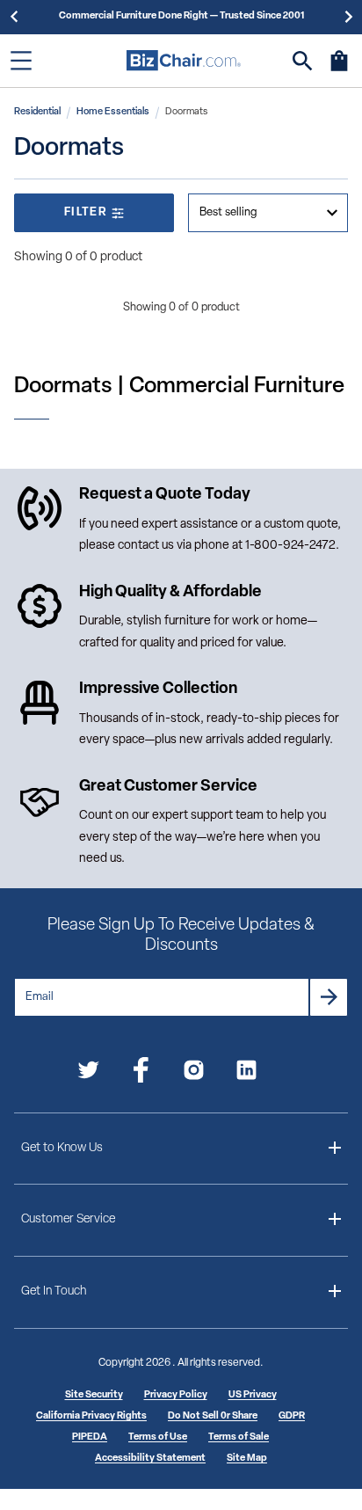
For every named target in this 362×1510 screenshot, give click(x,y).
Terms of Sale (238, 1437)
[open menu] (21, 60)
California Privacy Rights (91, 1416)
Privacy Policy (175, 1395)
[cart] (339, 69)
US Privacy (252, 1395)
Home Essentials (112, 112)
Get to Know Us (62, 1148)
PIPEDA (89, 1437)
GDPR (292, 1416)
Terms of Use (157, 1437)
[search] (303, 61)
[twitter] (88, 1073)
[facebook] (141, 1073)
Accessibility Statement (150, 1458)
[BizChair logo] (184, 60)
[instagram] (193, 1073)
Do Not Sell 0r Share (212, 1416)
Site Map (247, 1458)
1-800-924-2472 (290, 545)
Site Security (94, 1395)
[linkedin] (246, 1073)
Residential (37, 112)
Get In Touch (53, 1291)
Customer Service (68, 1219)
